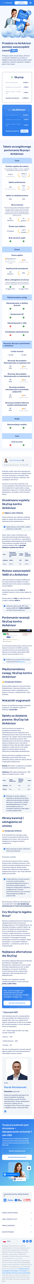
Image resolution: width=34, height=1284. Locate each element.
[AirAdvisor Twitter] (27, 1241)
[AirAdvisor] (7, 3)
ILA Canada (23, 1271)
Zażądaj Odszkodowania (17, 1157)
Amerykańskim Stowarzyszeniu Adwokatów (16, 1273)
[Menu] (30, 2)
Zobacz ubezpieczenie (17, 1151)
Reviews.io (21, 662)
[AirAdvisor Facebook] (24, 1241)
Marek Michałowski (15, 460)
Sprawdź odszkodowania (17, 1003)
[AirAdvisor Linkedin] (30, 1241)
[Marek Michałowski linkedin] (5, 1111)
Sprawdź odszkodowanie (21, 2)
